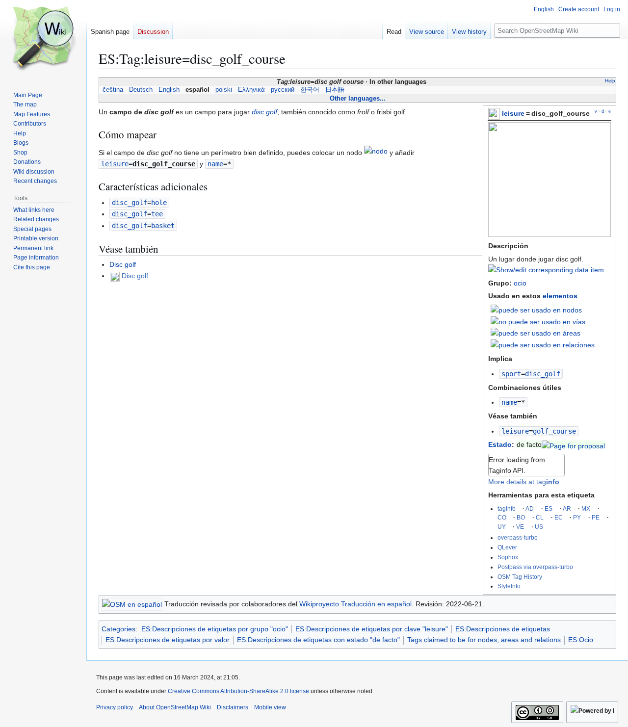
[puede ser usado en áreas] (535, 333)
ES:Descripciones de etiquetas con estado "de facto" (318, 640)
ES (548, 508)
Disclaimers (232, 707)
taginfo (506, 508)
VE (520, 526)
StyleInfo (509, 586)
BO (521, 517)
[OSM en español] (132, 604)
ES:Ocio (580, 640)
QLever (507, 547)
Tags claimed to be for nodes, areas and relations (484, 640)
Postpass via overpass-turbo (535, 567)
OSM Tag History (519, 576)
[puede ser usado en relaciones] (543, 344)
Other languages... (358, 98)
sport (511, 374)
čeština (113, 89)
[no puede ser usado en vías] (538, 321)
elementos (560, 296)
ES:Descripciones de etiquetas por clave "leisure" (371, 629)
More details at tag (523, 482)
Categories (118, 629)
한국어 (309, 89)
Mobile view (270, 707)
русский (282, 89)
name (509, 402)
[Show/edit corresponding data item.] (547, 270)
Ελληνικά (251, 89)
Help (610, 80)
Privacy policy (114, 707)
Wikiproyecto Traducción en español (355, 604)
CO (501, 517)
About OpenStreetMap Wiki (175, 707)
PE (596, 517)
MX (585, 508)
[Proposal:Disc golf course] (573, 444)
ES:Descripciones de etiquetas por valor (167, 640)
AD (529, 508)
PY (577, 517)
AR (567, 508)
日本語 (334, 89)
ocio (520, 283)
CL (540, 517)
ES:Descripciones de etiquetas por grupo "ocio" (214, 629)
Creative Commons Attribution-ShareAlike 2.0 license (238, 691)
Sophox (507, 557)
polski (223, 89)
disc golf (264, 112)
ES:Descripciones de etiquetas (502, 629)
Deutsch (141, 89)
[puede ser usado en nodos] (536, 309)
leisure (513, 113)
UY (501, 526)
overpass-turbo (517, 537)
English (169, 89)
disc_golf (129, 203)
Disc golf (122, 264)
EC (558, 517)
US (539, 526)
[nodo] (376, 153)
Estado (500, 444)
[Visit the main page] (43, 39)
